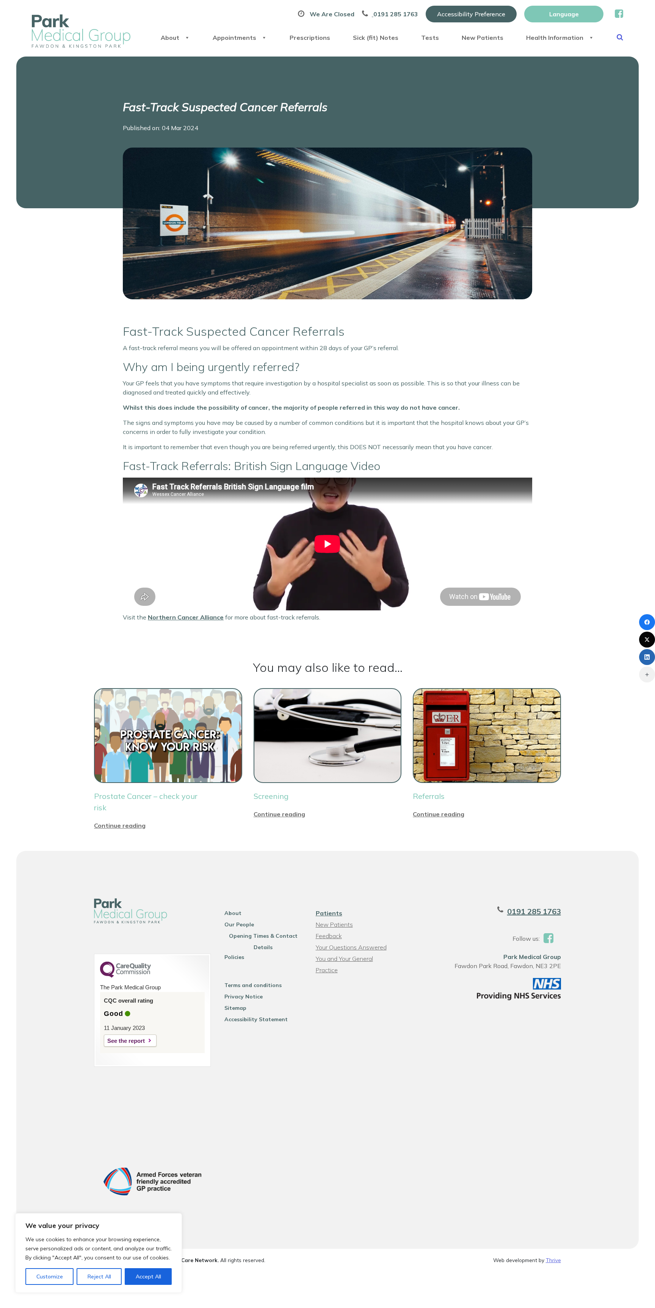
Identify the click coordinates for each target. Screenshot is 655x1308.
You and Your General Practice (344, 959)
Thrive (553, 1260)
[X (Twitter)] (647, 640)
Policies (234, 957)
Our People (239, 924)
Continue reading (120, 825)
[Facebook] (647, 622)
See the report (126, 1041)
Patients (329, 913)
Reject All (99, 1276)
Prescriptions (310, 37)
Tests (430, 37)
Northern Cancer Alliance (186, 617)
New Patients (482, 37)
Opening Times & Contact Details (263, 937)
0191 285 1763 (534, 911)
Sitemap (235, 1008)
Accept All (148, 1276)
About (170, 37)
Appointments (234, 37)
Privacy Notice (243, 996)
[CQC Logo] (125, 976)
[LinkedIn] (647, 657)
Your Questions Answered (351, 947)
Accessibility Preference (471, 14)
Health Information (554, 37)
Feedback (329, 936)
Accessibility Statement (256, 1019)
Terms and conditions (253, 985)
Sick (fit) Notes (375, 37)
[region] (98, 1253)
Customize (49, 1276)
